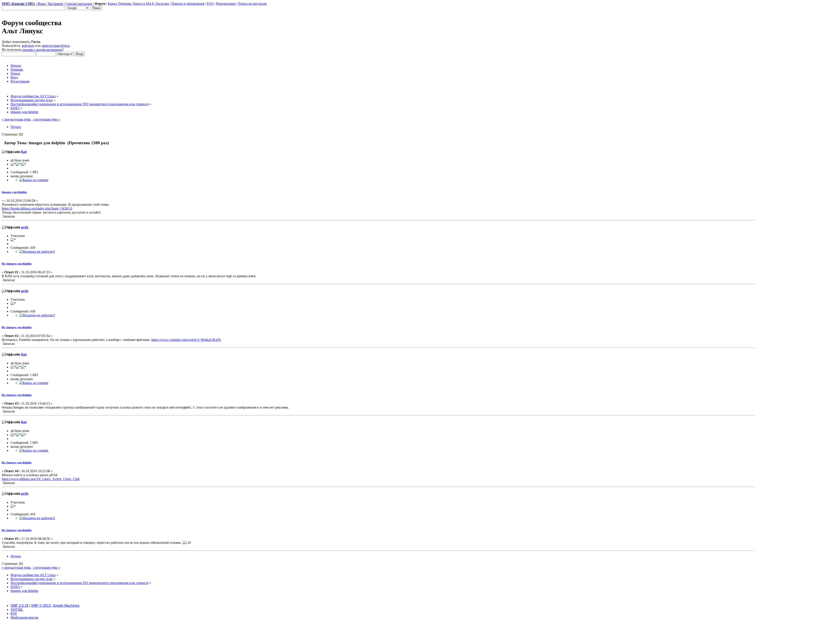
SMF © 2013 (41, 605)
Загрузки (162, 3)
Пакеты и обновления (188, 3)
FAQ (210, 3)
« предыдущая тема (17, 119)
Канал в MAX (144, 3)
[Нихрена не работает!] (37, 251)
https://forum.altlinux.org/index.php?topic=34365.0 (37, 208)
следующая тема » (46, 119)
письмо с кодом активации (42, 49)
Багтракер (55, 3)
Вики (42, 3)
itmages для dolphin (14, 192)
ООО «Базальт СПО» (18, 3)
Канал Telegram (120, 3)
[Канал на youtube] (33, 180)
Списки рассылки (78, 3)
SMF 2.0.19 (19, 605)
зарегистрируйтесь (56, 45)
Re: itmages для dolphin (17, 263)
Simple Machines (65, 605)
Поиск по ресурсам (252, 3)
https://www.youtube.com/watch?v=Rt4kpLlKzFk (186, 340)
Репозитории (226, 3)
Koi (23, 152)
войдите (28, 45)
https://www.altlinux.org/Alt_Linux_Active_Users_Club (41, 479)
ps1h (24, 227)
